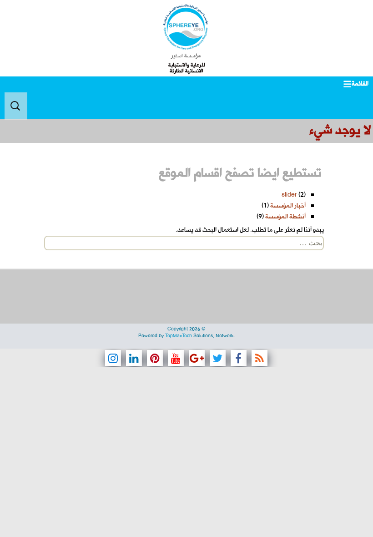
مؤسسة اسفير (186, 56)
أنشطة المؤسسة (285, 217)
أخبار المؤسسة (288, 206)
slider (289, 195)
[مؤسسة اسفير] (185, 27)
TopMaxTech (178, 336)
